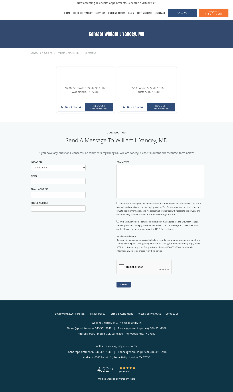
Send (123, 284)
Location (36, 162)
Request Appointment (99, 107)
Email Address (39, 189)
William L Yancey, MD (68, 52)
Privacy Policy (97, 313)
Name (34, 175)
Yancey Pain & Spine (41, 52)
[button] (214, 13)
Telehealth (102, 3)
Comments (122, 162)
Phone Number (39, 202)
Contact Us (90, 52)
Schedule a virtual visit (141, 3)
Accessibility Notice (149, 313)
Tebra (132, 378)
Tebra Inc (79, 313)
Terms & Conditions (121, 313)
